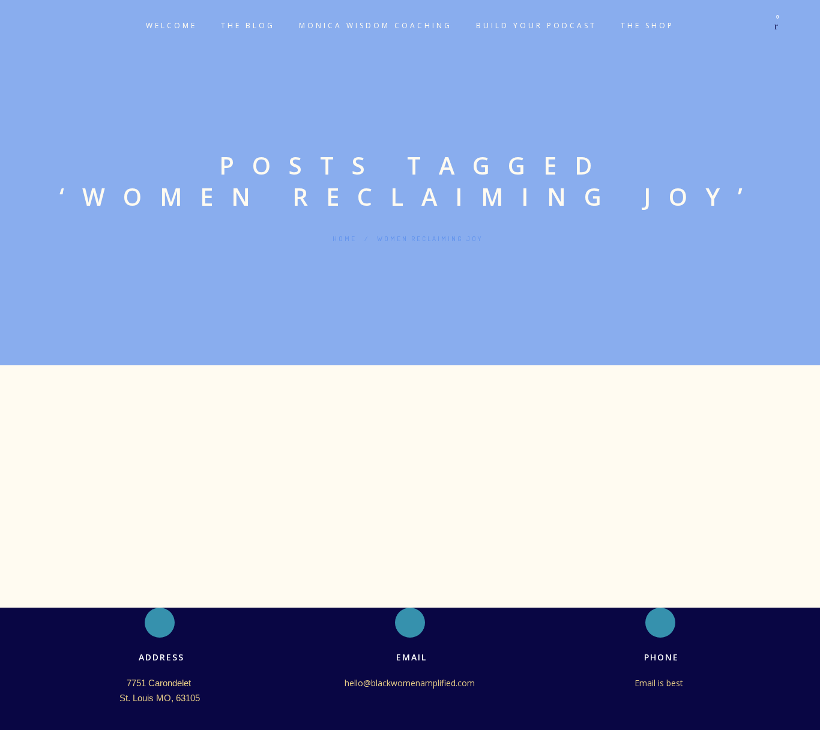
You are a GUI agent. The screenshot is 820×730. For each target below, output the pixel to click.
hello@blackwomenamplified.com (410, 683)
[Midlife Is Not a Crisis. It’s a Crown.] (410, 402)
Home (345, 239)
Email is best (660, 683)
